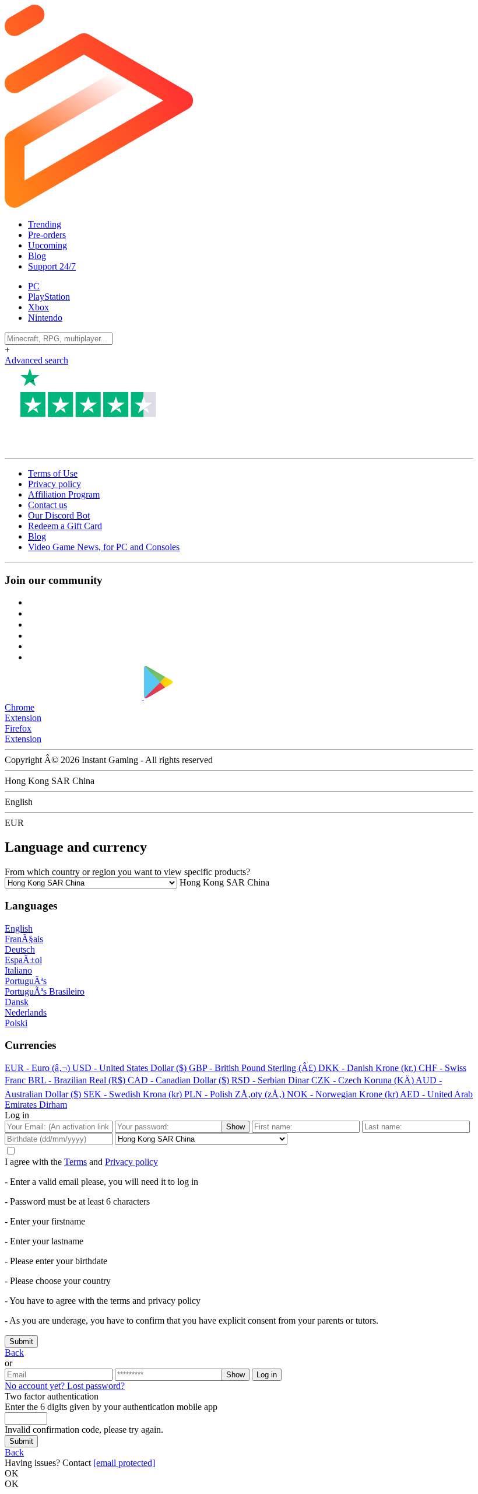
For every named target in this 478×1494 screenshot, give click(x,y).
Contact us (47, 505)
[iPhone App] (74, 697)
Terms (75, 1162)
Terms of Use (53, 473)
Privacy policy (54, 484)
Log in (266, 1374)
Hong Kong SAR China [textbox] (223, 882)
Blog (37, 256)
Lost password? (96, 1386)
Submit (21, 1341)
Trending (44, 224)
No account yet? (36, 1386)
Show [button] (235, 1126)
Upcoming (47, 245)
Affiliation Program (64, 494)
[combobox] (223, 882)
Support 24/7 (52, 266)
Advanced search (36, 360)
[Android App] (216, 697)
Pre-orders (47, 235)
